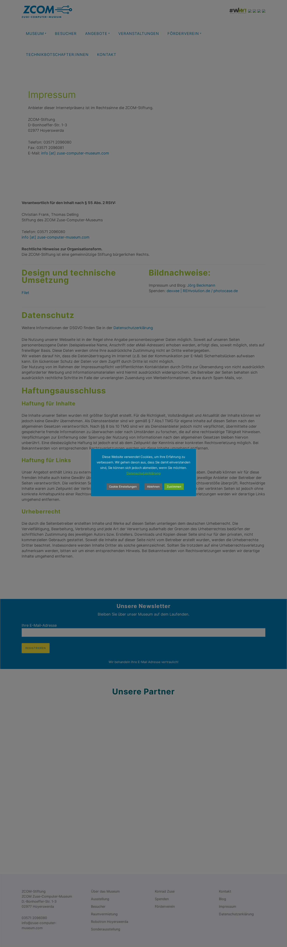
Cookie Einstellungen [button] (123, 486)
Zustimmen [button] (174, 486)
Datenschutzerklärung (143, 473)
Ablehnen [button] (153, 486)
